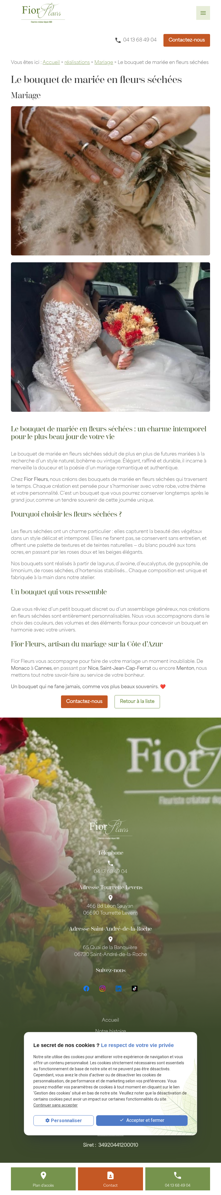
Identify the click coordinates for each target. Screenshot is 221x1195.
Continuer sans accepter (55, 1105)
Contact (110, 1186)
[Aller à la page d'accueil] (43, 12)
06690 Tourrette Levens (110, 910)
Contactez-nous (187, 40)
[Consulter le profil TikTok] (135, 988)
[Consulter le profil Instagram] (102, 988)
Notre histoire (110, 1031)
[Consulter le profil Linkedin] (118, 988)
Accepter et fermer (144, 1120)
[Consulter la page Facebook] (86, 988)
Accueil (51, 62)
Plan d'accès (43, 1186)
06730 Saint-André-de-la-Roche (110, 951)
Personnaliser (66, 1120)
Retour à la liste (137, 701)
